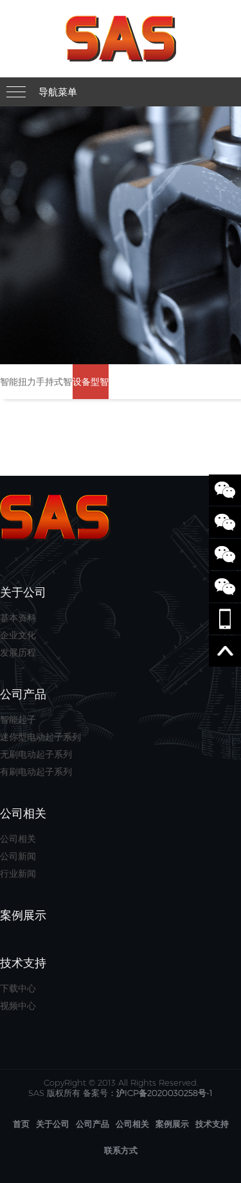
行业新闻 (18, 873)
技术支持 (212, 1124)
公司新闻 (18, 856)
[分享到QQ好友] (225, 554)
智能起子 (18, 719)
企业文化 (18, 635)
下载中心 (18, 988)
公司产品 (92, 1124)
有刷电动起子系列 (36, 771)
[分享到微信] (225, 489)
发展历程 (18, 652)
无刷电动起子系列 (36, 754)
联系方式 (121, 1150)
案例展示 (172, 1124)
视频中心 (18, 1006)
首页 (21, 1124)
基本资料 (18, 617)
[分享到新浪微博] (225, 522)
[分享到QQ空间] (225, 586)
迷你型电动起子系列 (40, 737)
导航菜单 (58, 92)
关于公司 (52, 1124)
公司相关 (18, 839)
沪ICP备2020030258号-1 (164, 1093)
